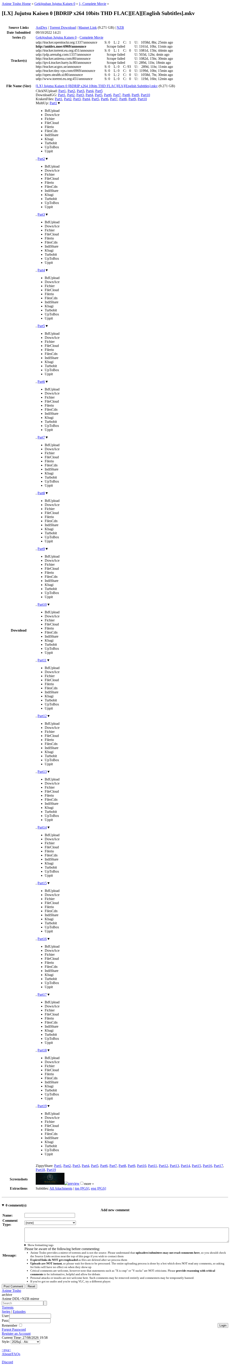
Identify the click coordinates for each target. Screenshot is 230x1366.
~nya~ (6, 1350)
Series (6, 1311)
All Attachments (60, 1188)
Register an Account (16, 1333)
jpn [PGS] (82, 1188)
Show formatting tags (40, 1245)
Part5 (99, 91)
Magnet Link (87, 27)
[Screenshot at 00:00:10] (50, 1183)
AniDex (41, 27)
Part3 (80, 91)
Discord (7, 1362)
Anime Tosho (11, 1291)
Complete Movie (91, 37)
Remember (10, 1325)
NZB (120, 27)
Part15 (42, 883)
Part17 (42, 994)
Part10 (145, 95)
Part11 (42, 660)
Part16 (42, 939)
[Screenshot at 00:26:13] (72, 1183)
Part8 (126, 95)
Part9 (135, 95)
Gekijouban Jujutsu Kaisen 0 (54, 4)
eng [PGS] (98, 1188)
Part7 (117, 95)
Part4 (89, 91)
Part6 (107, 95)
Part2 (71, 91)
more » (89, 1183)
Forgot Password (14, 1329)
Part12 (42, 716)
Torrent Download (63, 27)
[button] (81, 1183)
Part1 (62, 91)
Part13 (42, 772)
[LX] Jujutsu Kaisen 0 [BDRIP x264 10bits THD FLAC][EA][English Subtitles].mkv (97, 86)
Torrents (7, 1307)
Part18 (42, 1050)
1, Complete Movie (92, 4)
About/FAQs (11, 1354)
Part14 (42, 827)
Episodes (19, 1311)
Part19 (42, 1106)
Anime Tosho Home (16, 4)
